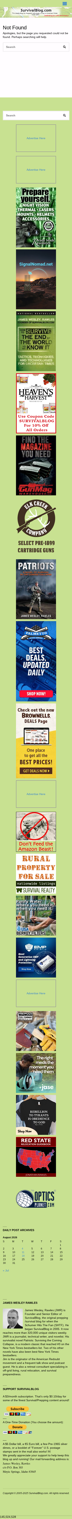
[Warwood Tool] (36, 1031)
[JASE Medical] (36, 1073)
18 (23, 1255)
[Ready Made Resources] (36, 217)
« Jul (6, 1270)
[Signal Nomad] (36, 279)
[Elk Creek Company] (36, 527)
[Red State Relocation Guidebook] (36, 1157)
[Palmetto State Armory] (36, 661)
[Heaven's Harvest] (36, 403)
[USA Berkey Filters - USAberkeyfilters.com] (36, 916)
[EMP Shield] (36, 958)
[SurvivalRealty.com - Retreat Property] (36, 874)
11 (23, 1252)
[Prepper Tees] (36, 1115)
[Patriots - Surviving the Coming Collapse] (36, 589)
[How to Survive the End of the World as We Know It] (36, 341)
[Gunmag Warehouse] (36, 465)
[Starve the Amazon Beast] (36, 832)
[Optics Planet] (36, 1199)
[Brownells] (36, 740)
